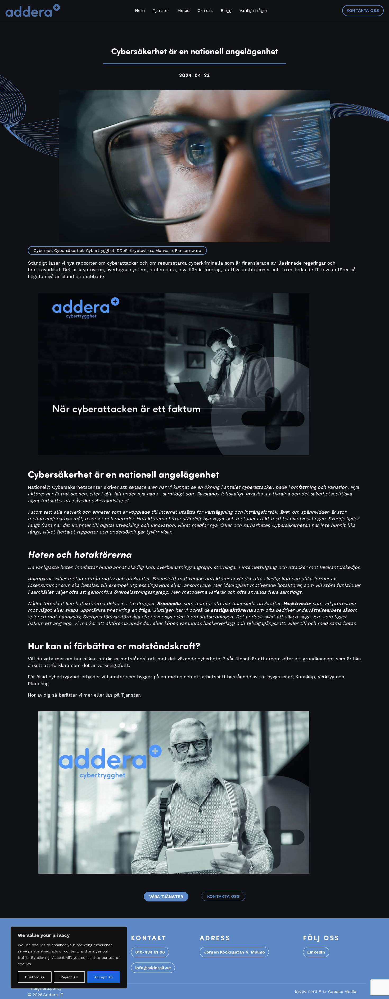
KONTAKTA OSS (363, 10)
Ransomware (188, 250)
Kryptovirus (141, 250)
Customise (34, 977)
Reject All (69, 977)
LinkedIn (316, 952)
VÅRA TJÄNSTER (166, 896)
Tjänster (161, 10)
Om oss (205, 10)
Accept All (103, 977)
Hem (140, 10)
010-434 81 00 (150, 952)
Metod (183, 10)
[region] (69, 957)
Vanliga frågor (253, 10)
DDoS (122, 250)
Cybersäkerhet (69, 250)
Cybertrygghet (100, 250)
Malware (164, 250)
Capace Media (342, 991)
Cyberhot (43, 250)
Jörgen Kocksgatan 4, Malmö (234, 952)
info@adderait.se (153, 967)
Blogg (226, 10)
